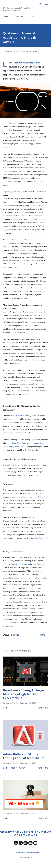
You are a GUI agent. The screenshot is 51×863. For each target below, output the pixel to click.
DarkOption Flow (34, 564)
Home (5, 17)
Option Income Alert (35, 443)
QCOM (36, 67)
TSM (18, 267)
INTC (9, 123)
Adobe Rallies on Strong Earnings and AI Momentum (23, 756)
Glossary (6, 831)
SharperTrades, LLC (13, 564)
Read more (43, 708)
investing (14, 635)
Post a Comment (19, 768)
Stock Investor (18, 416)
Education (18, 17)
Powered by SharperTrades (27, 853)
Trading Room (13, 446)
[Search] (40, 4)
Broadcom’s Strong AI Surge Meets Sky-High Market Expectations (23, 694)
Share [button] (42, 635)
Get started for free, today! (37, 538)
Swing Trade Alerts (19, 443)
